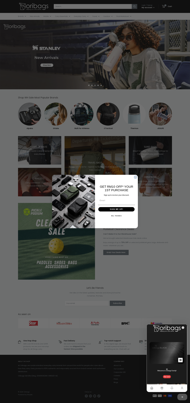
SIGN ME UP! (116, 209)
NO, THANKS (116, 216)
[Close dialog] (135, 177)
